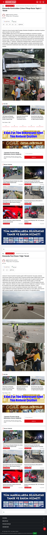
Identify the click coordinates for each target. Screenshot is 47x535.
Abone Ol (34, 157)
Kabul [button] (35, 533)
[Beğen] (3, 24)
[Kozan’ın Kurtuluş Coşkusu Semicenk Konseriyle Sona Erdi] (13, 215)
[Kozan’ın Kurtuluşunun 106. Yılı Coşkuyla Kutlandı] (34, 215)
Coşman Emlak (28, 531)
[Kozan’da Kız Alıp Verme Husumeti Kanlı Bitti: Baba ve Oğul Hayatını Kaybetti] (38, 113)
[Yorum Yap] (10, 24)
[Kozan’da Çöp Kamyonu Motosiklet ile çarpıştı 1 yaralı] (34, 195)
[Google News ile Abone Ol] (6, 21)
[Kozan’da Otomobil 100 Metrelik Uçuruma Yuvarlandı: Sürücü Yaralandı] (23, 113)
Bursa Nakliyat (39, 531)
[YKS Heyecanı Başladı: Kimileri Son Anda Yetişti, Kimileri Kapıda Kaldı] (9, 113)
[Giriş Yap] (40, 2)
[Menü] (3, 2)
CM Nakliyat (33, 531)
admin (7, 14)
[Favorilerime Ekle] (7, 24)
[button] (37, 2)
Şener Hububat (22, 531)
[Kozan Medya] (10, 1)
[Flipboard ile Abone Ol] (14, 21)
